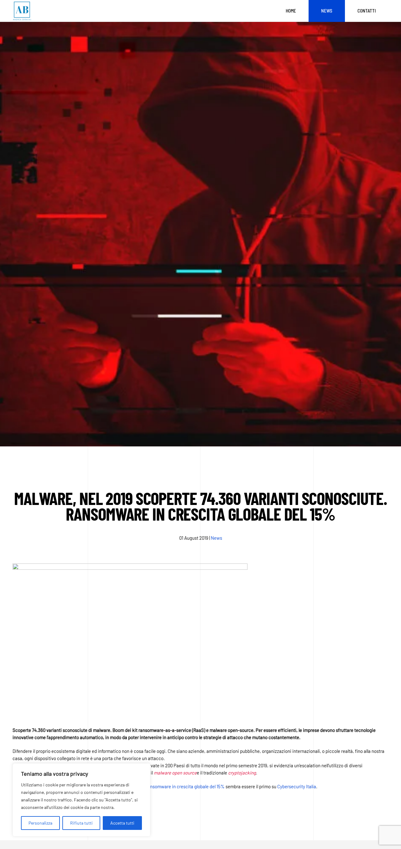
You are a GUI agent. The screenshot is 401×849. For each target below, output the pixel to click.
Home (291, 10)
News (326, 10)
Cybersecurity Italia (296, 786)
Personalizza (40, 823)
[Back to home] (22, 11)
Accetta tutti (122, 823)
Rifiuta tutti (81, 823)
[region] (81, 799)
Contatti (366, 10)
